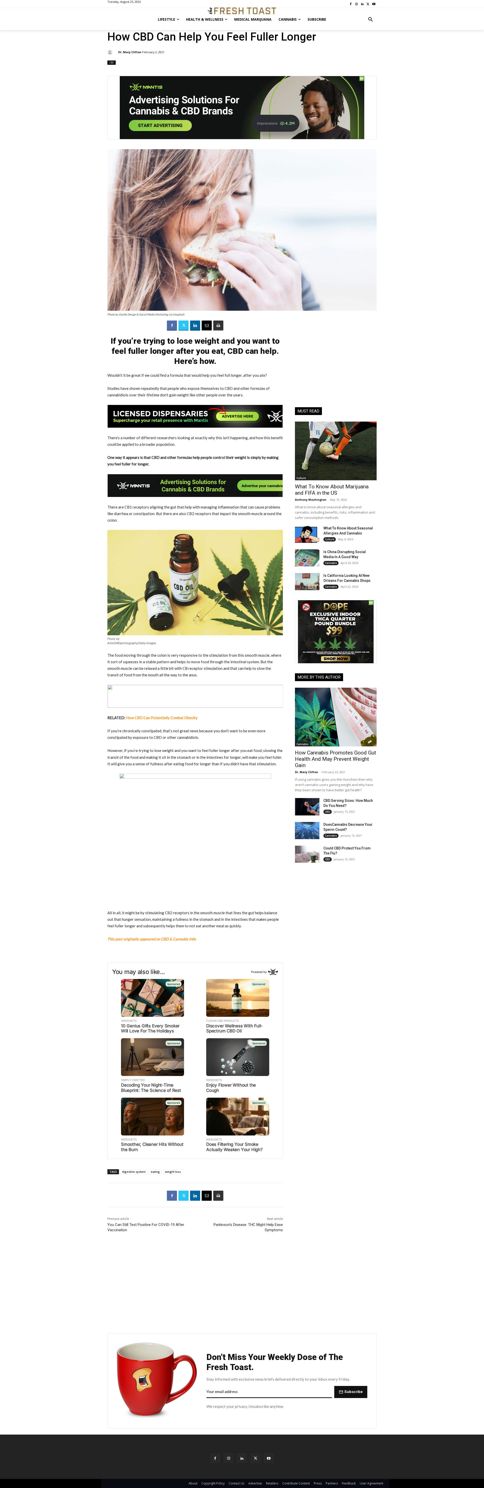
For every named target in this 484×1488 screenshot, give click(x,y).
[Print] (218, 326)
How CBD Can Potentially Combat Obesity (162, 717)
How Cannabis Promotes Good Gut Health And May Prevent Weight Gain (335, 759)
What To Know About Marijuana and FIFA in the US (332, 490)
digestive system (134, 1172)
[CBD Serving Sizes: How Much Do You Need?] (307, 806)
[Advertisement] (336, 365)
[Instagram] (228, 1458)
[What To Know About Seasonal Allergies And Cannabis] (307, 534)
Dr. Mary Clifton (129, 52)
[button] (371, 19)
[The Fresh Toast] (242, 10)
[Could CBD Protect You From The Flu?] (307, 854)
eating (155, 1172)
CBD (111, 62)
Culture (301, 478)
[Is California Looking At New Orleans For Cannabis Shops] (307, 581)
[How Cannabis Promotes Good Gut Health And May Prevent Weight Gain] (336, 717)
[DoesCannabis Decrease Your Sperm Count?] (307, 830)
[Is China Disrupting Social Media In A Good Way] (307, 557)
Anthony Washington (310, 499)
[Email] (207, 326)
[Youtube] (269, 1458)
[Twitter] (183, 326)
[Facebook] (172, 326)
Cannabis (331, 563)
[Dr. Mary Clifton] (110, 52)
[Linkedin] (195, 326)
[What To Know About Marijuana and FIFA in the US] (336, 451)
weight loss (173, 1172)
